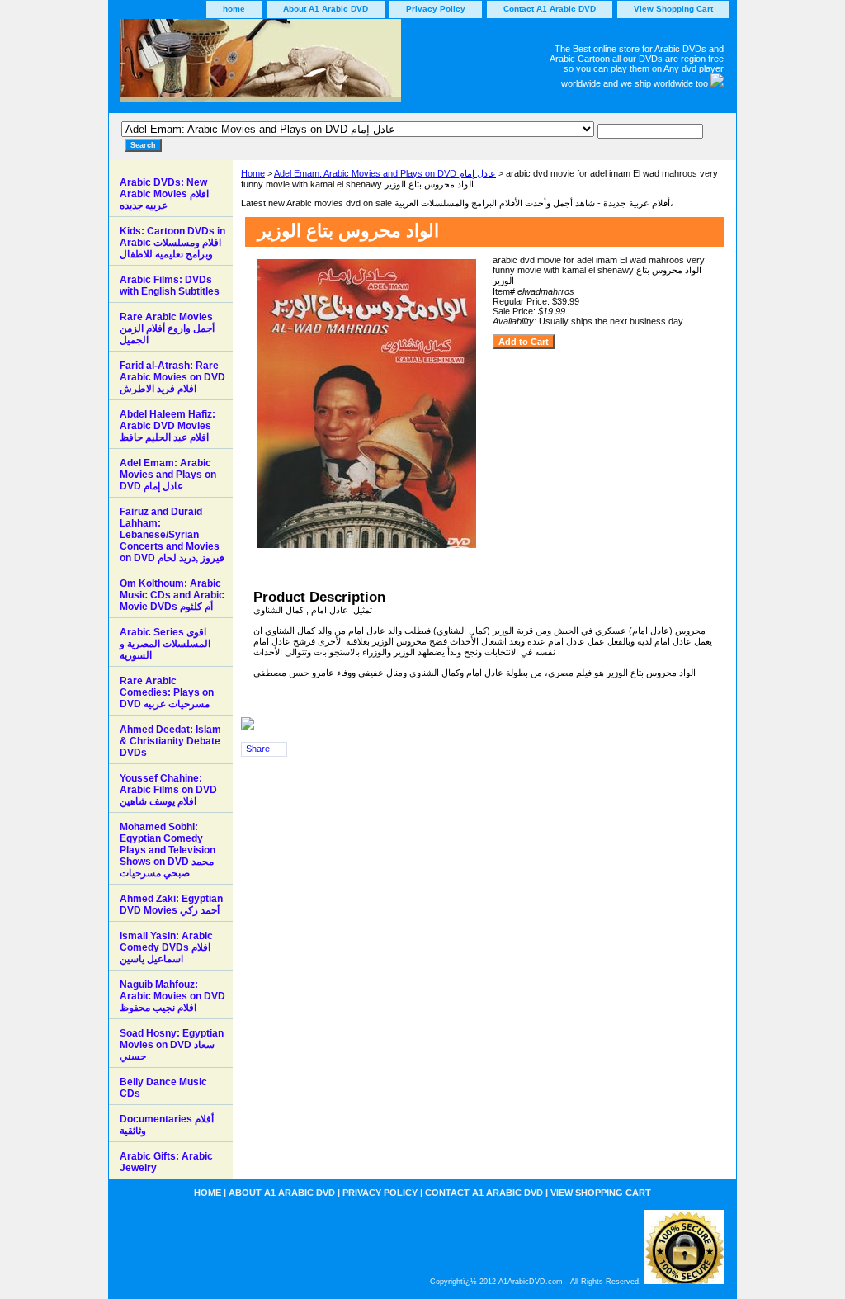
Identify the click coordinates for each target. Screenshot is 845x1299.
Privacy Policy (435, 8)
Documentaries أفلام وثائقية (167, 1124)
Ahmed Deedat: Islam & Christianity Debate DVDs (170, 741)
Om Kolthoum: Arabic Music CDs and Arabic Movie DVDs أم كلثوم (172, 595)
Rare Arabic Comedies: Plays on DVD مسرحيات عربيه (167, 692)
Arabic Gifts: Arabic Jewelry (166, 1162)
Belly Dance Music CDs (163, 1087)
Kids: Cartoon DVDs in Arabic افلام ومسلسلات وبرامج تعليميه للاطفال (172, 242)
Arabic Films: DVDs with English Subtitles (170, 285)
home (234, 8)
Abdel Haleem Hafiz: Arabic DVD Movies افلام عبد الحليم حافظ (167, 426)
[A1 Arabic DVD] (315, 66)
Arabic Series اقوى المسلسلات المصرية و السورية (165, 643)
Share (258, 748)
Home (253, 173)
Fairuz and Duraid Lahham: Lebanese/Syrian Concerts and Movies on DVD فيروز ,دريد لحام (172, 535)
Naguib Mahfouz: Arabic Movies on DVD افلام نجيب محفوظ (172, 996)
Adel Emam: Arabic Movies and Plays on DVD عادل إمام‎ (385, 173)
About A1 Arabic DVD (325, 8)
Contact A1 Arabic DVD (549, 8)
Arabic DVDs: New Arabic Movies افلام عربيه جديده (164, 194)
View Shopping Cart (673, 8)
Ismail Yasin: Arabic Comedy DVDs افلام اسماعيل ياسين (166, 947)
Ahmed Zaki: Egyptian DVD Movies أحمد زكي (171, 904)
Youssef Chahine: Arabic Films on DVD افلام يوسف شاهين (168, 789)
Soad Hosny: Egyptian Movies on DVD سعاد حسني (172, 1044)
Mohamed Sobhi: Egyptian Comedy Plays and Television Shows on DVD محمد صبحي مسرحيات (167, 850)
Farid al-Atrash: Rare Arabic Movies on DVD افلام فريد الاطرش (172, 377)
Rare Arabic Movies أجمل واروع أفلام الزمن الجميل (167, 328)
